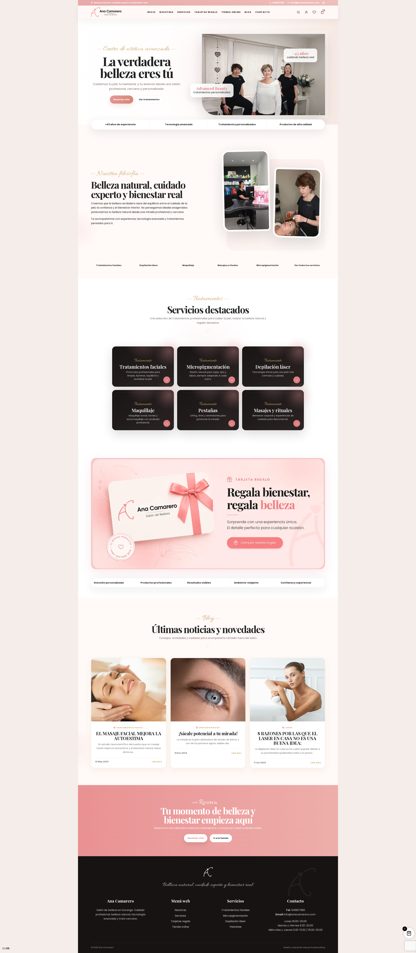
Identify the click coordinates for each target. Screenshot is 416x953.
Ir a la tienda (220, 838)
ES (7, 948)
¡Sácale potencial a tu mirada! (208, 733)
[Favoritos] (314, 12)
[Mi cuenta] (306, 12)
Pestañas (235, 927)
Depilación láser (235, 921)
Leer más (157, 761)
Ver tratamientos (149, 99)
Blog (248, 12)
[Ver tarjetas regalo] (208, 513)
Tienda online (231, 12)
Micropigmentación (235, 916)
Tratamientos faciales (235, 910)
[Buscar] (298, 12)
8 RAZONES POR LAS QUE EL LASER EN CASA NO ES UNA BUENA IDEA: (287, 738)
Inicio (151, 12)
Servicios (184, 12)
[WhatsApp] (323, 2)
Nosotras (166, 12)
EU (4, 948)
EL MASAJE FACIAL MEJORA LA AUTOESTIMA (128, 735)
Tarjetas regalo (206, 12)
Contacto (262, 12)
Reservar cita (122, 99)
